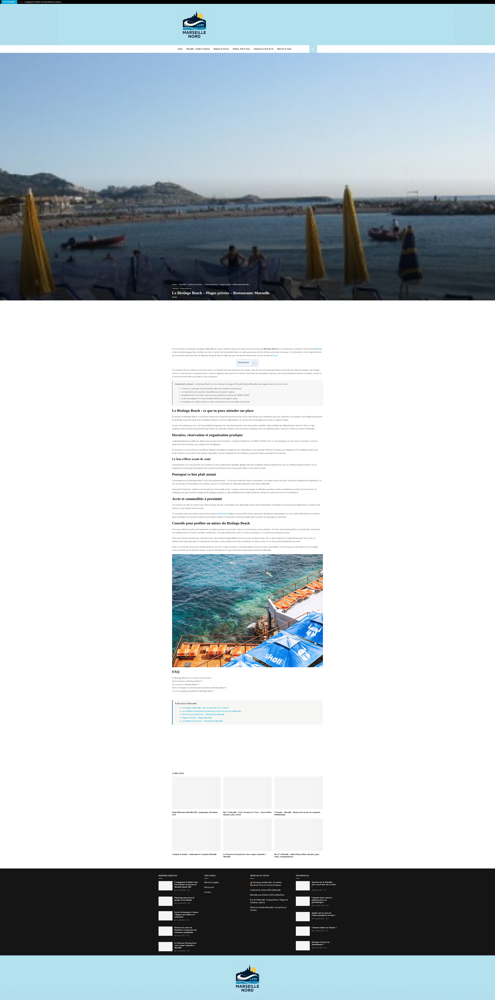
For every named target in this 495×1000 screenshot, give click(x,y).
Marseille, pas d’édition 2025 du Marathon (267, 895)
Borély (319, 349)
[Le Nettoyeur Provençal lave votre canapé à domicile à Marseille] (165, 946)
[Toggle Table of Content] (253, 363)
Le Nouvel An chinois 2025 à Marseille (265, 890)
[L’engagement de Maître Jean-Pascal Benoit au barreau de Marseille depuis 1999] (165, 885)
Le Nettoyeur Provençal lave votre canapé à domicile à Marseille (185, 945)
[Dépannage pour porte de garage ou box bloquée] (165, 901)
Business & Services (221, 49)
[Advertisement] (270, 24)
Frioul (275, 355)
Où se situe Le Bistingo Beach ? (185, 684)
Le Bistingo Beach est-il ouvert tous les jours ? (192, 678)
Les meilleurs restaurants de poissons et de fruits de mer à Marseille (211, 711)
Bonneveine (223, 514)
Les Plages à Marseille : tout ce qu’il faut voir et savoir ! (205, 708)
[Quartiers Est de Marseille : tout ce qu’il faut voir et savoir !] (303, 885)
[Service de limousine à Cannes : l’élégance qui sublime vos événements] (165, 915)
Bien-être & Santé (284, 49)
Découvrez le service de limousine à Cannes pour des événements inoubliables (185, 930)
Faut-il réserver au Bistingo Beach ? (187, 681)
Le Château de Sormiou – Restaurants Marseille (202, 721)
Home (180, 49)
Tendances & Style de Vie (263, 49)
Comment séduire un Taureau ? (324, 928)
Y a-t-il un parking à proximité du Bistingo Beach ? (193, 691)
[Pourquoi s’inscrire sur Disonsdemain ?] (303, 945)
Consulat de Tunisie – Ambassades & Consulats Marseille (194, 854)
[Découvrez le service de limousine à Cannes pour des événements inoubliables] (165, 931)
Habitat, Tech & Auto (241, 49)
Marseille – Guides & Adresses (198, 49)
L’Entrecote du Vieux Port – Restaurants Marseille (203, 714)
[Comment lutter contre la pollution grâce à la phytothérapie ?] (303, 901)
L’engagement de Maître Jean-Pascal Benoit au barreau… (43, 2)
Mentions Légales (211, 882)
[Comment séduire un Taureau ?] (303, 931)
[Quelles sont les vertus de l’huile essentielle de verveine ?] (303, 916)
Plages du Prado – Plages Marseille (197, 718)
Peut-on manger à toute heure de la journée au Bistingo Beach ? (199, 688)
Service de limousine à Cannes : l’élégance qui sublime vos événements (186, 914)
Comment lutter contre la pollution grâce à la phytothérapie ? (322, 900)
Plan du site (209, 887)
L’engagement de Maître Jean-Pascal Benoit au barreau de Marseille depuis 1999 (186, 884)
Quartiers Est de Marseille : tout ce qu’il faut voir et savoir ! (324, 884)
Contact (207, 892)
